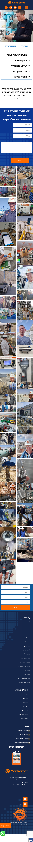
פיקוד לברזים (26, 642)
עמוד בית (24, 46)
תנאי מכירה (24, 718)
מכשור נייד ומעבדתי (24, 666)
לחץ (29, 622)
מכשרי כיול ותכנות (24, 682)
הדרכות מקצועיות (19, 71)
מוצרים (25, 698)
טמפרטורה (27, 634)
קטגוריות (27, 618)
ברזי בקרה (27, 674)
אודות (25, 694)
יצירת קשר (24, 710)
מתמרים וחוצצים (25, 662)
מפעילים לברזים (25, 638)
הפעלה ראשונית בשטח (17, 55)
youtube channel (17, 799)
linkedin (20, 804)
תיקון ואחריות (21, 60)
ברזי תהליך (27, 646)
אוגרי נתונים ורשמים (24, 678)
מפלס (28, 626)
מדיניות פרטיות (23, 714)
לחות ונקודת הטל (25, 650)
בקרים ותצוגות (26, 658)
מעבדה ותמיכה (20, 76)
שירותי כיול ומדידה (19, 65)
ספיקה (28, 630)
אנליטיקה (27, 670)
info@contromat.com (21, 743)
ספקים (25, 702)
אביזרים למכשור (25, 654)
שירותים (25, 706)
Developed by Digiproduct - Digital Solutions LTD (18, 823)
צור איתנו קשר (5, 826)
